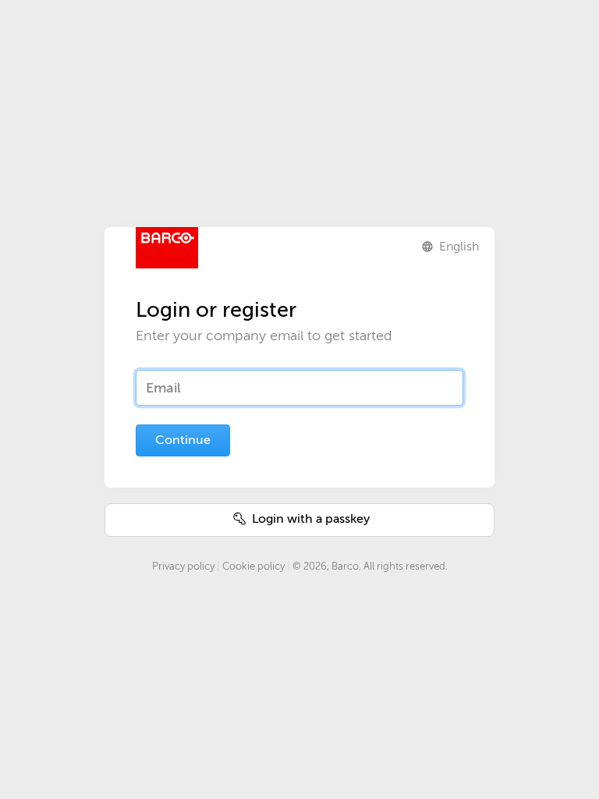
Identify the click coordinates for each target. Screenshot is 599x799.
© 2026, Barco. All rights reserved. (370, 566)
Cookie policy (253, 566)
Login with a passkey (309, 519)
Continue (183, 440)
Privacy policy (183, 566)
